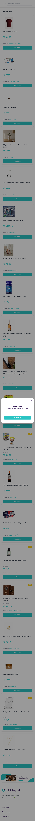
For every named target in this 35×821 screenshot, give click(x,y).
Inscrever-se (17, 417)
